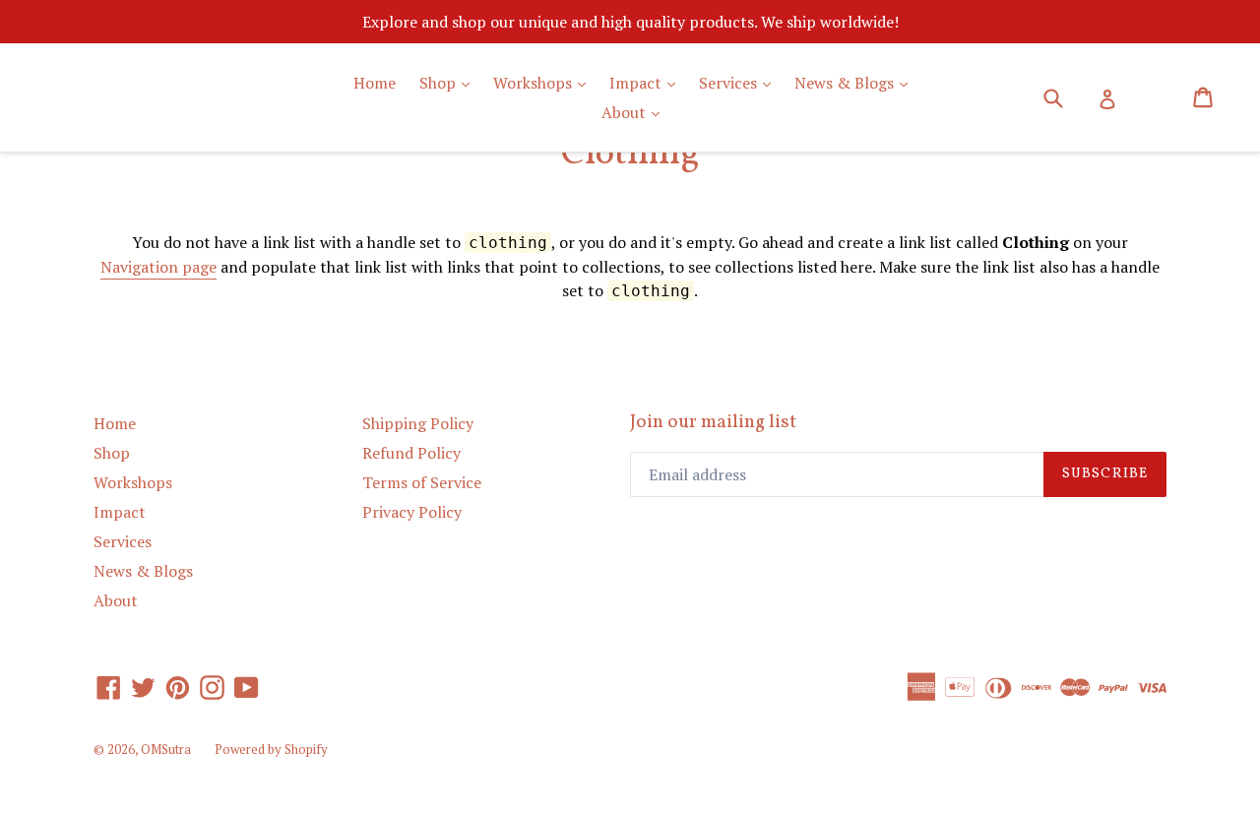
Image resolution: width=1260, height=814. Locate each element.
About (635, 111)
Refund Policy (411, 453)
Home (374, 83)
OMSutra (166, 749)
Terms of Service (421, 482)
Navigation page (158, 267)
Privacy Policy (412, 512)
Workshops (544, 82)
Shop (449, 82)
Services (740, 82)
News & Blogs (855, 82)
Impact (647, 82)
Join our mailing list (713, 422)
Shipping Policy (417, 423)
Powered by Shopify (271, 749)
